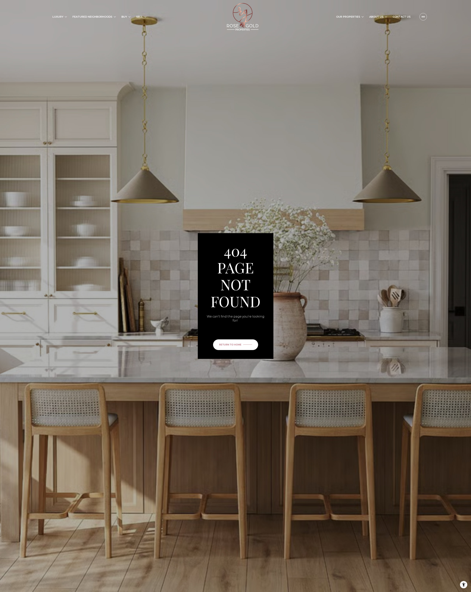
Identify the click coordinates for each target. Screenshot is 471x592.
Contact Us (401, 16)
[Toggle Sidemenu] (423, 16)
